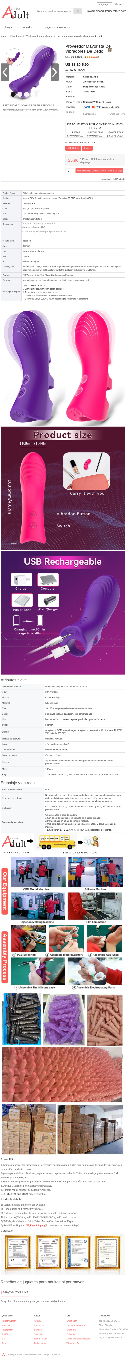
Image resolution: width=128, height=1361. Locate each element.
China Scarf (71, 1321)
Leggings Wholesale (75, 1325)
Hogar (8, 27)
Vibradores (28, 27)
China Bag (71, 1334)
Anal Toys (6, 1334)
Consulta (73, 148)
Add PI (97, 148)
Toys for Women (9, 1321)
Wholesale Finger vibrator (39, 36)
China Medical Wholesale (78, 1339)
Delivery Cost (40, 1343)
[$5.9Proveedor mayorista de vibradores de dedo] (9, 113)
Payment (38, 1330)
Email (87, 148)
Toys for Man (7, 1330)
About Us (38, 1321)
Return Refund (41, 1339)
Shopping (38, 1334)
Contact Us (39, 1325)
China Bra (71, 1330)
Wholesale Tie (73, 1343)
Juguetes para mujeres (57, 27)
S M (3, 1339)
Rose (4, 1343)
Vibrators (6, 1325)
